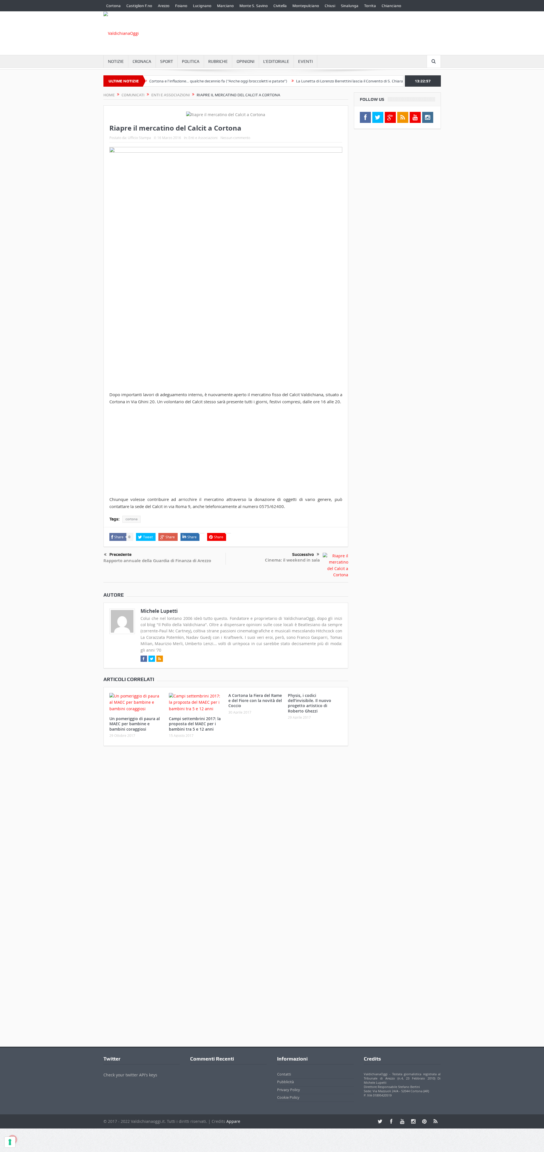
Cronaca (142, 61)
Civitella (280, 5)
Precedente (120, 554)
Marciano (225, 5)
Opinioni (245, 61)
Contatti (284, 1074)
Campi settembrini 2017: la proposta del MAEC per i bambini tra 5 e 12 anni (195, 723)
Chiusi (330, 5)
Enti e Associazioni (203, 137)
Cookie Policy (288, 1097)
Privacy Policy (288, 1089)
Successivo (303, 554)
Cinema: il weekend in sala (292, 560)
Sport (166, 61)
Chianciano (391, 5)
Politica (190, 61)
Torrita (370, 5)
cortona (131, 519)
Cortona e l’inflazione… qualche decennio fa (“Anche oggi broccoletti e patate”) (196, 81)
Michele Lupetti (159, 611)
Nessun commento (235, 137)
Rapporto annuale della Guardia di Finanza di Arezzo (157, 561)
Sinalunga (349, 5)
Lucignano (202, 5)
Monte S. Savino (253, 5)
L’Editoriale (276, 61)
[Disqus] (225, 825)
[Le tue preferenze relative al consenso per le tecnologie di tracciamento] (10, 1142)
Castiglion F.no (139, 5)
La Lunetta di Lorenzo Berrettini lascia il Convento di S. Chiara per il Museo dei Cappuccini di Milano (360, 81)
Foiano (181, 5)
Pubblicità (285, 1081)
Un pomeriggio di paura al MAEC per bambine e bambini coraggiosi (134, 723)
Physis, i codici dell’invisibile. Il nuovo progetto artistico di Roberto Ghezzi (309, 703)
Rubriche (218, 61)
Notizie (116, 61)
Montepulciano (305, 5)
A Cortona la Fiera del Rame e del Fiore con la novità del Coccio (255, 700)
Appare (233, 1121)
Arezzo (163, 5)
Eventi (305, 61)
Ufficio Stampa (139, 137)
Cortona (113, 5)
